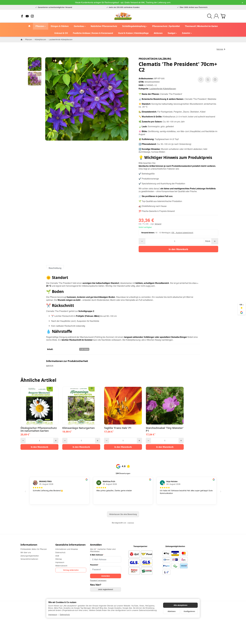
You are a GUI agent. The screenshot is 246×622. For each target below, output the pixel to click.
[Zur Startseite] (123, 16)
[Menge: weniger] (142, 241)
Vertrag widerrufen (71, 570)
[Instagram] (32, 16)
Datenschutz (65, 614)
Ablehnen (172, 611)
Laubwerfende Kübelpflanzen (162, 88)
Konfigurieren (189, 611)
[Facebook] (22, 16)
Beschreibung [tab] (55, 267)
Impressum (52, 614)
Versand (158, 224)
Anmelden (96, 545)
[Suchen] (209, 16)
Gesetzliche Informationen (70, 545)
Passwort (94, 565)
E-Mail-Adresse (96, 555)
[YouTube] (27, 16)
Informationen (28, 545)
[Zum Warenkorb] (222, 16)
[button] (35, 64)
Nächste (220, 49)
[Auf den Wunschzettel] (201, 80)
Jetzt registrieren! (105, 589)
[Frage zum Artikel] (215, 80)
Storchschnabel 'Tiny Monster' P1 (164, 429)
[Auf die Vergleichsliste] (208, 80)
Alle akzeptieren (180, 605)
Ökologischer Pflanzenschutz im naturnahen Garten (38, 429)
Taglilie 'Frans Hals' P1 (117, 428)
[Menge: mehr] (214, 241)
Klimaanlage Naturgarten (78, 428)
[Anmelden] (216, 16)
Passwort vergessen (98, 580)
